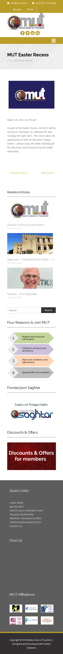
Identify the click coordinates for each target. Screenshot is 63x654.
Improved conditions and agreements (35, 361)
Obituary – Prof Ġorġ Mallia (22, 294)
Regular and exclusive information (33, 338)
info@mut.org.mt (18, 3)
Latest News (16, 502)
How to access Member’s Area (26, 510)
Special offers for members (36, 372)
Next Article (48, 172)
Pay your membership (21, 514)
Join (31, 9)
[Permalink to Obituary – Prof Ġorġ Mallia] (31, 278)
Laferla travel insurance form (25, 522)
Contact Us (16, 526)
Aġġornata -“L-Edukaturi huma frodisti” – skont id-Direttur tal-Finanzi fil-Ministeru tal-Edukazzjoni (31, 259)
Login (18, 9)
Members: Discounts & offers (26, 518)
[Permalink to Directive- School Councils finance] (31, 209)
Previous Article (17, 172)
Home (10, 60)
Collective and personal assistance (34, 349)
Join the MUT (17, 506)
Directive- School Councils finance (25, 224)
